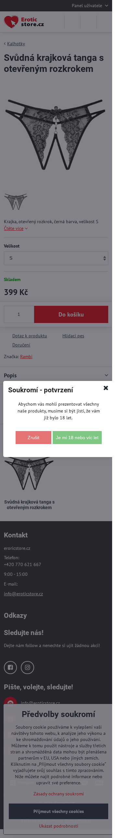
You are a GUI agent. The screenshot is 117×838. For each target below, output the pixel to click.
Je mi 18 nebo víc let (77, 437)
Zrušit (33, 437)
